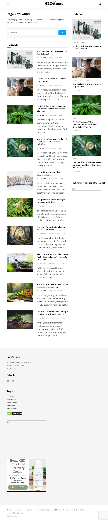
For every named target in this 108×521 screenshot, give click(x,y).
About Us (10, 397)
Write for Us (11, 400)
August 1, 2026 (53, 58)
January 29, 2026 (54, 206)
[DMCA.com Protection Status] (15, 413)
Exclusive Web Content (81, 42)
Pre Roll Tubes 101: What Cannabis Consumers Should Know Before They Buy (51, 108)
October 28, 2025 (54, 263)
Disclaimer (11, 406)
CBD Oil (18, 510)
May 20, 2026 (53, 148)
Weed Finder (12, 402)
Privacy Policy (12, 408)
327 (62, 58)
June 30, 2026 (53, 115)
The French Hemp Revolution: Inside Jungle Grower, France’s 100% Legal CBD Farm (52, 257)
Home (9, 510)
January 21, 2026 (54, 233)
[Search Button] (62, 32)
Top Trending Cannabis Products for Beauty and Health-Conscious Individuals (52, 141)
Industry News (44, 510)
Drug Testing (30, 510)
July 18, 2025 (53, 291)
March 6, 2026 (53, 179)
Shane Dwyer (43, 58)
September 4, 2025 (54, 318)
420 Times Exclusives (80, 80)
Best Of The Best (79, 159)
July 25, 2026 (53, 85)
